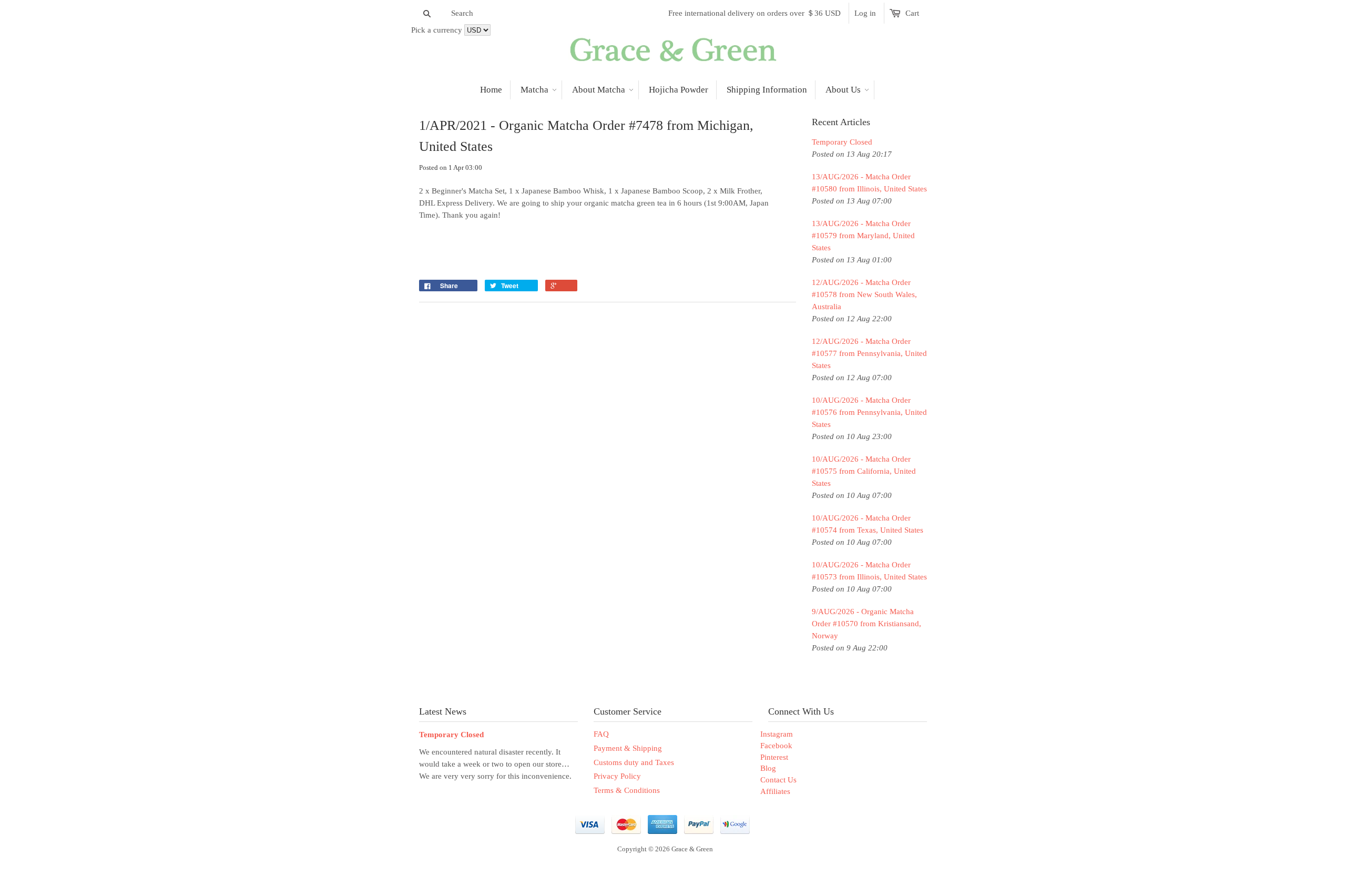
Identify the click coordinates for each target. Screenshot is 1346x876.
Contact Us (778, 780)
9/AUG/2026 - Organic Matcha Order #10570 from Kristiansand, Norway (866, 623)
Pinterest (774, 757)
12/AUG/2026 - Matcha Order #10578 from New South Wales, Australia (864, 294)
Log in (865, 13)
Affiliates (775, 791)
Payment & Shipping (628, 748)
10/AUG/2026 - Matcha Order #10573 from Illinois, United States (869, 571)
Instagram (776, 734)
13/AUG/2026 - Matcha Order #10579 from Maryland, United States (863, 235)
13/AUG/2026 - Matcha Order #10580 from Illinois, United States (869, 182)
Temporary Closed (842, 142)
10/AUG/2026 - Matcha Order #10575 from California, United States (864, 471)
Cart (912, 13)
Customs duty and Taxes (634, 762)
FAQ (601, 734)
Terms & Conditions (627, 790)
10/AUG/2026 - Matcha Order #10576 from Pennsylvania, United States (869, 412)
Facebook (776, 745)
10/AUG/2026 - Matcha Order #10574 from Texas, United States (867, 524)
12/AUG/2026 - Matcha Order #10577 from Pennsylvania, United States (869, 353)
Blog (768, 768)
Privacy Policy (617, 776)
